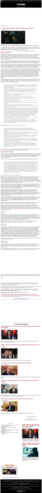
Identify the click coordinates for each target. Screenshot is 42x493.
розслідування (12, 294)
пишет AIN (4, 153)
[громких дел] (29, 50)
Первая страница (4, 25)
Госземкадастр (21, 294)
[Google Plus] (23, 298)
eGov (30, 295)
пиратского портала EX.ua (19, 206)
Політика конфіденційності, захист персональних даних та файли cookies (20, 488)
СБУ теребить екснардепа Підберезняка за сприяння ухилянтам (17, 398)
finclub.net (5, 92)
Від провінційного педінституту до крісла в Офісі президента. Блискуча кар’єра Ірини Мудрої (31, 425)
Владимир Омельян (12, 296)
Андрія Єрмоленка (33, 480)
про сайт (12, 477)
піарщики (33, 294)
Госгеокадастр (16, 294)
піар (35, 294)
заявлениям (31, 61)
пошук (18, 477)
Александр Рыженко (19, 295)
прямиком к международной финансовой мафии (18, 208)
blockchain (4, 294)
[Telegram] (34, 419)
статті (9, 477)
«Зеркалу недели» (7, 59)
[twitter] (19, 298)
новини (7, 477)
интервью (20, 228)
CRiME (21, 4)
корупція (8, 294)
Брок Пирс (32, 295)
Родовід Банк (6, 295)
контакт (15, 477)
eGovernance (36, 295)
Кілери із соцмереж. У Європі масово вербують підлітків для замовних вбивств (31, 444)
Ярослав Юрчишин (26, 295)
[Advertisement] (21, 311)
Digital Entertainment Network (16, 216)
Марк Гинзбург (17, 296)
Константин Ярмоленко (5, 296)
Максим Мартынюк (13, 47)
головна (3, 477)
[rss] (27, 298)
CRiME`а (34, 50)
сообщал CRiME (11, 125)
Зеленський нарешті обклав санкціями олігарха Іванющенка (16, 363)
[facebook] (16, 298)
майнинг (2, 295)
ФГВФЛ (10, 295)
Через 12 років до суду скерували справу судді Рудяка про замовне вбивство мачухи (10, 425)
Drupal (14, 480)
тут (33, 484)
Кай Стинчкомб (13, 295)
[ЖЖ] (32, 419)
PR (30, 294)
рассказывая (32, 181)
